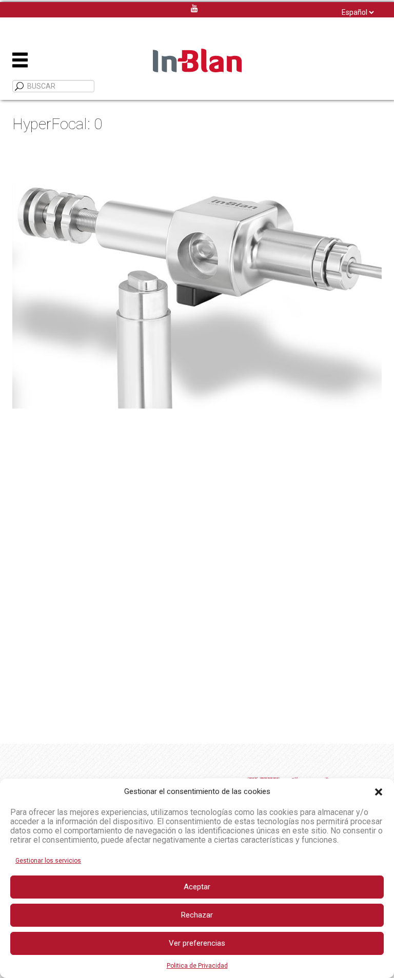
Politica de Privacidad (197, 965)
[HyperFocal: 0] (197, 277)
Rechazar (197, 915)
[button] (378, 792)
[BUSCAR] (19, 87)
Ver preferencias (197, 943)
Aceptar (197, 886)
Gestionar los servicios (48, 860)
